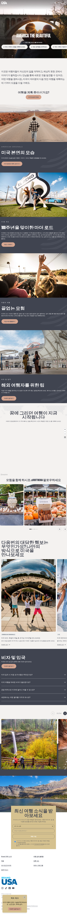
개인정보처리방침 (38, 844)
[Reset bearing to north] (65, 434)
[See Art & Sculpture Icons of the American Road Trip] (28, 595)
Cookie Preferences (32, 906)
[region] (33, 451)
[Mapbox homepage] (4, 475)
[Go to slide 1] (30, 529)
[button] (53, 713)
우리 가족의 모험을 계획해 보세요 (15, 47)
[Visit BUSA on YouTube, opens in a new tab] (13, 888)
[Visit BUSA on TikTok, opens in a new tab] (6, 888)
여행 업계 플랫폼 (38, 856)
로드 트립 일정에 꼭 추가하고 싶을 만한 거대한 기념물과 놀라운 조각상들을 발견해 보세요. (28, 641)
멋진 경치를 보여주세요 (40, 47)
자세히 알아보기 (14, 909)
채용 (2, 861)
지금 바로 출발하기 (9, 321)
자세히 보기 (4, 645)
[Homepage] (4, 4)
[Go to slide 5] (37, 529)
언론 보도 (36, 861)
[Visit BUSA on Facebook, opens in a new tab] (9, 888)
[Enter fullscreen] (65, 437)
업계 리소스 (4, 870)
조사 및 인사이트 (6, 865)
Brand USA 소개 (6, 856)
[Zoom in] (65, 429)
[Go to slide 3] (34, 529)
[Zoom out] (65, 432)
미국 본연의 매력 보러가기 (12, 164)
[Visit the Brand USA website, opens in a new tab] (9, 881)
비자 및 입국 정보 (33, 97)
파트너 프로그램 (38, 865)
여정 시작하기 (8, 244)
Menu (60, 3)
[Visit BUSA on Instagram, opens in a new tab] (2, 888)
